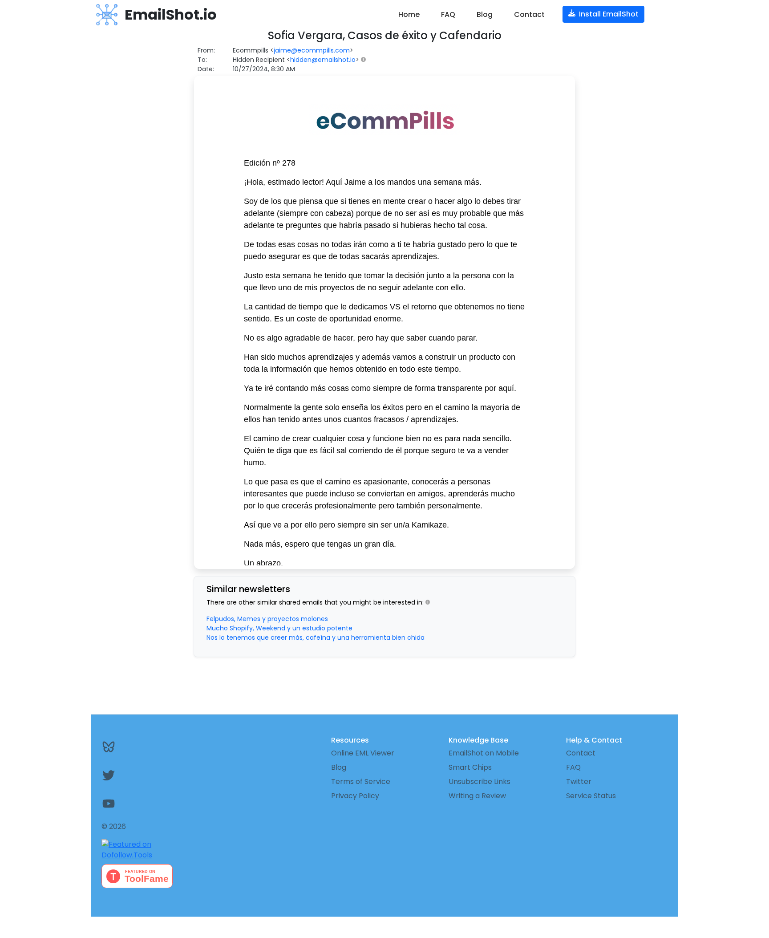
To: (202, 59)
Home (409, 14)
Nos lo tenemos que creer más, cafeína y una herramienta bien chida (315, 637)
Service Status (591, 796)
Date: (206, 69)
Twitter (578, 781)
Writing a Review (477, 796)
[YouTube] (149, 803)
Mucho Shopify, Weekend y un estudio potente (279, 628)
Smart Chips (470, 767)
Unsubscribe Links (479, 781)
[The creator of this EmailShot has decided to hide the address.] (365, 60)
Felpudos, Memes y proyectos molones (267, 618)
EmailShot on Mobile (484, 753)
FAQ (448, 14)
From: (206, 50)
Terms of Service (360, 781)
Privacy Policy (355, 796)
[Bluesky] (149, 746)
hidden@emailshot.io (323, 59)
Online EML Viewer (362, 753)
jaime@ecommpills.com (312, 50)
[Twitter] (149, 775)
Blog (485, 14)
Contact (529, 14)
